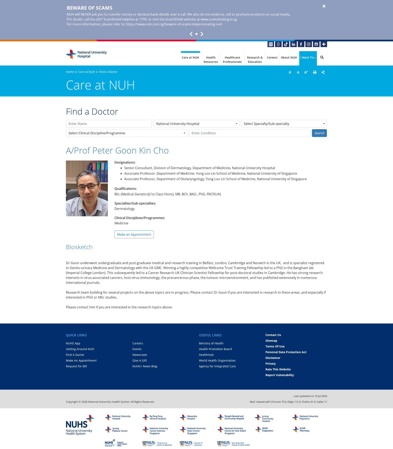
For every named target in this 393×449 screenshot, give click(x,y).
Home (70, 72)
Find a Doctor (108, 72)
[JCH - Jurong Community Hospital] (271, 418)
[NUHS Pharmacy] (308, 430)
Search (319, 133)
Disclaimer (272, 358)
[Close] (324, 6)
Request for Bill (76, 366)
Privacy (270, 363)
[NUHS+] (324, 44)
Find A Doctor (75, 355)
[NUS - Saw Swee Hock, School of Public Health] (233, 443)
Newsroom (139, 355)
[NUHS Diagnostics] (271, 430)
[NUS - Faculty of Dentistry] (196, 443)
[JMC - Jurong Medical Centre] (121, 430)
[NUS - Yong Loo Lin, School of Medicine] (158, 443)
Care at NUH (190, 57)
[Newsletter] (271, 44)
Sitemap (271, 341)
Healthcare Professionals (232, 59)
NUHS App (73, 343)
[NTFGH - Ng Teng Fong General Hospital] (158, 418)
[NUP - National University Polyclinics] (308, 418)
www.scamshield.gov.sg (219, 19)
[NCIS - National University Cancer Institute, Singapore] (158, 430)
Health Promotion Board (215, 349)
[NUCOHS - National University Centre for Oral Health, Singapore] (233, 430)
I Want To (307, 57)
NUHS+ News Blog (144, 366)
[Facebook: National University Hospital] (301, 44)
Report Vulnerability (279, 375)
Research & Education (255, 59)
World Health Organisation (217, 360)
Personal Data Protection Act (285, 352)
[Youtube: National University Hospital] (316, 44)
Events (136, 349)
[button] (315, 72)
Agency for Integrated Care (217, 366)
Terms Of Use (275, 346)
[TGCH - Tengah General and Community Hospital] (233, 418)
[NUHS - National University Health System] (80, 425)
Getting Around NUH (80, 349)
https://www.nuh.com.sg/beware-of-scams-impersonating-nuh (174, 24)
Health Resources (211, 59)
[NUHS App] (278, 44)
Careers (272, 57)
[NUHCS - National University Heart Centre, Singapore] (196, 430)
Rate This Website (278, 369)
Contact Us (273, 335)
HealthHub (206, 355)
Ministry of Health (211, 343)
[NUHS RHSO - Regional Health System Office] (121, 443)
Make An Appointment (81, 360)
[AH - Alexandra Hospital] (196, 418)
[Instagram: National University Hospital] (308, 44)
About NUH (289, 57)
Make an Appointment (134, 234)
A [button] (290, 72)
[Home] (121, 418)
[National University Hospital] (86, 54)
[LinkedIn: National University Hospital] (293, 44)
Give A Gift (139, 360)
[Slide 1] (196, 34)
